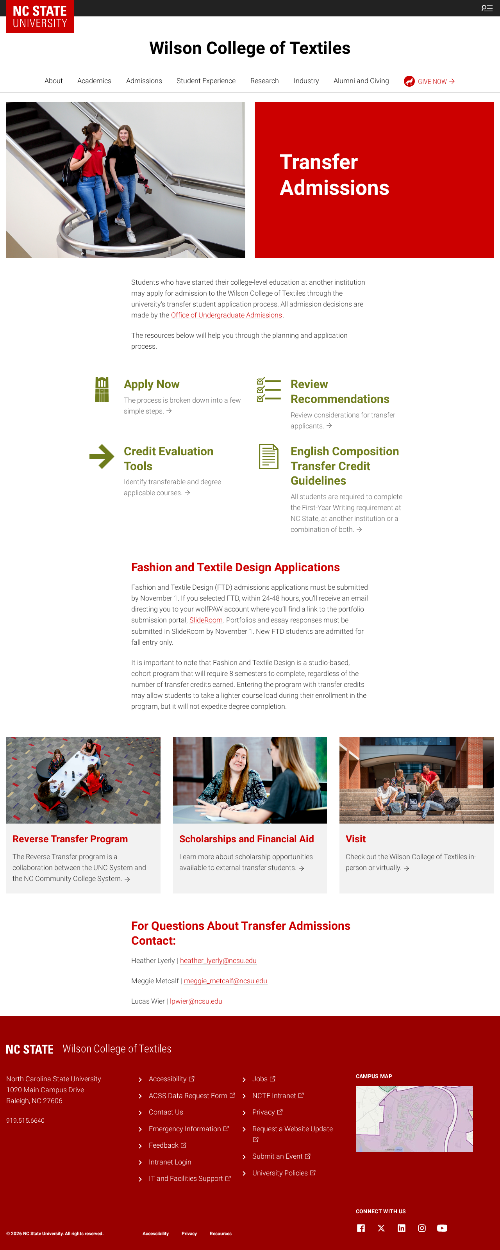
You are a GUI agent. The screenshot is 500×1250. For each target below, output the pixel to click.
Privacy (189, 1233)
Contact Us (166, 1112)
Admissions (144, 81)
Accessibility (156, 1233)
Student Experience (206, 81)
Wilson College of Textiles (250, 48)
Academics (94, 81)
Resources (221, 1233)
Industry (306, 81)
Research (264, 81)
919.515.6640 (25, 1120)
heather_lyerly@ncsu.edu (218, 961)
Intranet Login (170, 1162)
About (54, 81)
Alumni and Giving (361, 81)
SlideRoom (206, 620)
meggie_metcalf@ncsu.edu (225, 981)
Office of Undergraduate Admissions (226, 315)
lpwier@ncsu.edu (196, 1001)
